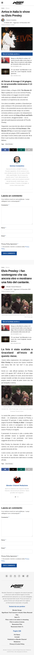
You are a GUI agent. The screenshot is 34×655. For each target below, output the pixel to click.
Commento (5, 205)
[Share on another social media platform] (29, 149)
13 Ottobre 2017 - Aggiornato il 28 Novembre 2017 (17, 22)
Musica (7, 8)
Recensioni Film (17, 624)
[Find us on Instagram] (10, 576)
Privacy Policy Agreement (9, 244)
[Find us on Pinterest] (6, 576)
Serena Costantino (11, 20)
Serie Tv (17, 617)
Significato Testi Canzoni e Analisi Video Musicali (17, 612)
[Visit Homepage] (18, 2)
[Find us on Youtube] (23, 576)
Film (17, 615)
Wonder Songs (17, 610)
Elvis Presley (9, 144)
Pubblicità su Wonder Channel (17, 639)
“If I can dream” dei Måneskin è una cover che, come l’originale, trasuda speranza (21, 71)
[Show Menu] (2, 2)
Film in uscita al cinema (17, 622)
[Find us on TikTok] (27, 576)
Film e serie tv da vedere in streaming (17, 619)
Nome (3, 228)
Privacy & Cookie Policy (17, 644)
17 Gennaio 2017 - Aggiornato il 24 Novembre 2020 (17, 289)
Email (3, 236)
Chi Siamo (17, 634)
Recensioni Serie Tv (17, 626)
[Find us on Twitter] (15, 576)
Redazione (17, 641)
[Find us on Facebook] (19, 576)
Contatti (17, 637)
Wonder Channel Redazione (14, 286)
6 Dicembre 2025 (17, 66)
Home (2, 8)
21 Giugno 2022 (16, 75)
